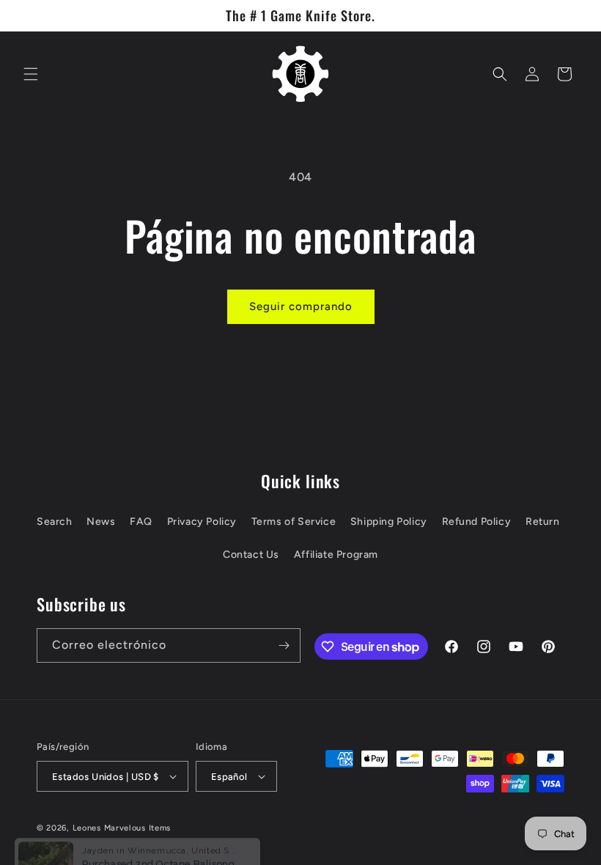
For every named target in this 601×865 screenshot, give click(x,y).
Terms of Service (293, 521)
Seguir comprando (301, 306)
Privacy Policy (202, 521)
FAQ (141, 521)
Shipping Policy (388, 521)
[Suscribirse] (284, 645)
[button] (31, 74)
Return (543, 521)
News (100, 521)
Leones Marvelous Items (122, 828)
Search (55, 521)
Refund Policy (477, 521)
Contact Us (251, 554)
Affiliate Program (336, 554)
